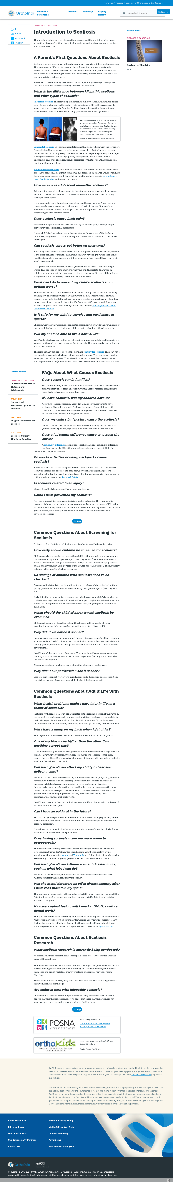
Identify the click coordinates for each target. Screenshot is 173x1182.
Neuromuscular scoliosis (46, 169)
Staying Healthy (102, 13)
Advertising (55, 1140)
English (161, 12)
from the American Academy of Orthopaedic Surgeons (132, 3)
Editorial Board (16, 1127)
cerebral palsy (110, 176)
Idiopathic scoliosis (43, 101)
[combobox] (163, 11)
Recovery (88, 11)
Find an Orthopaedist (141, 1074)
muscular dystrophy (44, 179)
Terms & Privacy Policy (61, 1120)
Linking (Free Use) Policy (62, 1127)
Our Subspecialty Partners (22, 1140)
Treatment (71, 11)
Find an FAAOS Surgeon (62, 1146)
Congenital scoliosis (44, 146)
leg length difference (54, 444)
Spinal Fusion (106, 926)
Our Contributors (17, 1133)
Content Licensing (58, 1133)
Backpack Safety (70, 477)
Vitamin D (78, 855)
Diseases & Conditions (43, 13)
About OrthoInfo (17, 1120)
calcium (64, 855)
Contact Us (14, 1146)
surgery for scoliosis (94, 351)
